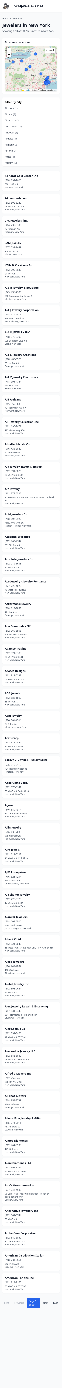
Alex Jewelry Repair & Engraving (26, 1006)
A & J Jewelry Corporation (22, 310)
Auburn (11, 162)
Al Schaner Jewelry (17, 894)
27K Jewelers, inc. (16, 220)
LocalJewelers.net (27, 6)
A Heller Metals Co (17, 444)
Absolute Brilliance (17, 536)
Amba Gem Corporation (21, 1233)
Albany (10, 114)
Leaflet (27, 90)
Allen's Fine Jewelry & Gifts (23, 1118)
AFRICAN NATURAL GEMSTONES (26, 760)
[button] (47, 77)
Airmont (11, 108)
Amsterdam (13, 126)
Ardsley (11, 138)
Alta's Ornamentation (19, 1185)
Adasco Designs (15, 671)
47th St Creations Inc (19, 265)
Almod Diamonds (16, 1140)
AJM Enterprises (15, 872)
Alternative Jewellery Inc (21, 1211)
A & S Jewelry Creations (20, 355)
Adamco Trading (15, 648)
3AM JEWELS (13, 243)
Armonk (11, 144)
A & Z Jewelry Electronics (21, 377)
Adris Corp (12, 738)
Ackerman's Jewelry (18, 604)
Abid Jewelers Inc (16, 514)
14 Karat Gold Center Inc (21, 176)
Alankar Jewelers (16, 917)
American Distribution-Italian (24, 1255)
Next (45, 1303)
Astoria (10, 150)
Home (5, 18)
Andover (11, 132)
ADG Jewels (12, 693)
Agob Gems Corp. (16, 783)
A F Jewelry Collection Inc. (22, 422)
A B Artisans (13, 399)
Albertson (12, 120)
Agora (9, 805)
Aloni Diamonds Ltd (18, 1163)
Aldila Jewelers (14, 961)
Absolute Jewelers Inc (19, 559)
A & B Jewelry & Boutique (22, 287)
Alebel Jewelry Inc (17, 984)
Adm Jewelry (13, 715)
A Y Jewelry (12, 489)
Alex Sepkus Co (15, 1029)
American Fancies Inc (19, 1278)
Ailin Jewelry (13, 827)
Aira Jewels (12, 850)
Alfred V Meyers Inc (18, 1073)
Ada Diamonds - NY (18, 626)
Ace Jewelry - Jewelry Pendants (25, 581)
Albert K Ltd (13, 939)
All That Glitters (15, 1096)
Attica (10, 156)
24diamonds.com (16, 198)
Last (55, 1303)
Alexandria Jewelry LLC (20, 1051)
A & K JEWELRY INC (17, 332)
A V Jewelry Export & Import (23, 466)
